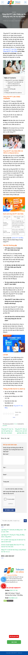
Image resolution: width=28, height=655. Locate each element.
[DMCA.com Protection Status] (8, 600)
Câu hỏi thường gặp (10, 89)
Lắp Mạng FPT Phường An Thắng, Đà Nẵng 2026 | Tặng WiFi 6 (12, 536)
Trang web (6, 481)
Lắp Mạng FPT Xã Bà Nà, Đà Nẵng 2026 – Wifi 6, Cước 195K (13, 531)
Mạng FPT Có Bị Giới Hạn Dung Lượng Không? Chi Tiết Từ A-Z (13, 550)
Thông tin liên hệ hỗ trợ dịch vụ (13, 92)
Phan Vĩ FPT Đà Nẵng (20, 20)
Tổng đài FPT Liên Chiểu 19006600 (14, 80)
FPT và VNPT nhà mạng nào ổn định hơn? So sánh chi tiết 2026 (13, 541)
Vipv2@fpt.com (13, 598)
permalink (5, 425)
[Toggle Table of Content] (21, 78)
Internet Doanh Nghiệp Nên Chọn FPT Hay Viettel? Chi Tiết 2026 (12, 546)
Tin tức (14, 12)
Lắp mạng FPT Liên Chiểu (10, 49)
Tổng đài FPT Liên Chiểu (10, 51)
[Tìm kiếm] (25, 2)
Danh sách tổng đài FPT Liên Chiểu (14, 86)
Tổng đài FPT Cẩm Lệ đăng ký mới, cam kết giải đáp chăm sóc (21, 431)
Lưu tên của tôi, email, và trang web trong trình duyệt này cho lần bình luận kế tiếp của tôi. (13, 491)
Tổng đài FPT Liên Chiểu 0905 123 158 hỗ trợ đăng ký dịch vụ (15, 83)
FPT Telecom (18, 653)
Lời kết (7, 90)
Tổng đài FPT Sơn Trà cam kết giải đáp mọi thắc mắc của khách (7, 431)
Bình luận (6, 454)
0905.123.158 (13, 590)
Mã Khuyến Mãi (14, 636)
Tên (4, 467)
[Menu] (2, 2)
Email (5, 474)
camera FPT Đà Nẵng (17, 237)
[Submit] (25, 520)
